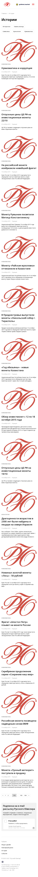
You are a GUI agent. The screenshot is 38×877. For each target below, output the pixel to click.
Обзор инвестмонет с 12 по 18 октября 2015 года (18, 418)
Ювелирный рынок (7, 847)
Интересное (6, 26)
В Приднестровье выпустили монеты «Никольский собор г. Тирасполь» (18, 317)
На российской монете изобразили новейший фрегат (18, 166)
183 (21, 795)
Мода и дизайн (6, 845)
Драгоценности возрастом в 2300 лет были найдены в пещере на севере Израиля (17, 521)
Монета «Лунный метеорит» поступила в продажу (17, 771)
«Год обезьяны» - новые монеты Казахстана (15, 369)
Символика (6, 31)
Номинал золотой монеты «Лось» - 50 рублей (16, 574)
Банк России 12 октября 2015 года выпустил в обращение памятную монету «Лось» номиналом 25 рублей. (17, 683)
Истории (4, 850)
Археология (17, 31)
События (4, 853)
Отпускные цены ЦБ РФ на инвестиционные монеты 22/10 (16, 117)
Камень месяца (19, 26)
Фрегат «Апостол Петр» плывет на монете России (16, 623)
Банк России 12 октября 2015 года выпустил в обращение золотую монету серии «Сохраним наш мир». (17, 584)
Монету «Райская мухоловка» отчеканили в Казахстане (18, 267)
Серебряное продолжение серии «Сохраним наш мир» (17, 673)
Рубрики (4, 841)
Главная (4, 13)
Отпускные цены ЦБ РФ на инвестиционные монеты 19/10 (16, 470)
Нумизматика (28, 31)
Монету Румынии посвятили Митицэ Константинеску (17, 216)
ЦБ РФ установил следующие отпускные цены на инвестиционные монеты (16, 128)
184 (25, 795)
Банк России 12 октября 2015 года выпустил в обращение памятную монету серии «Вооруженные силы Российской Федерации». (17, 732)
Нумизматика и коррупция (16, 68)
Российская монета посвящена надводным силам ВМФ (18, 722)
